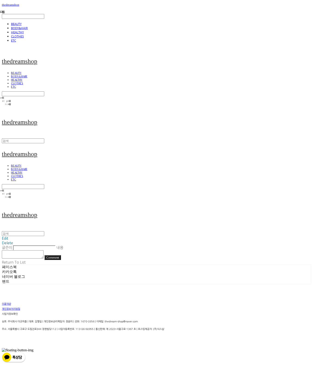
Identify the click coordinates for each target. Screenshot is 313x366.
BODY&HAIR (19, 28)
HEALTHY (17, 32)
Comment (52, 257)
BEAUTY (16, 24)
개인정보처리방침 (11, 309)
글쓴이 (7, 247)
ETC (13, 40)
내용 (59, 247)
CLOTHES (17, 36)
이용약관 (6, 304)
